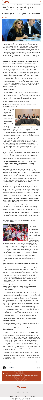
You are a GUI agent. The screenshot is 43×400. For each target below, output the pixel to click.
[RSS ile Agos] (27, 392)
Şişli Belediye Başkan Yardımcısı (30, 361)
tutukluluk (13, 361)
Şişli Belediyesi (6, 361)
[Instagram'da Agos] (18, 392)
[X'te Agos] (20, 392)
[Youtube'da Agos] (23, 392)
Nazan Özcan (11, 367)
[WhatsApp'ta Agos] (25, 392)
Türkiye (4, 4)
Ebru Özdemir (19, 361)
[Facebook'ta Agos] (16, 392)
